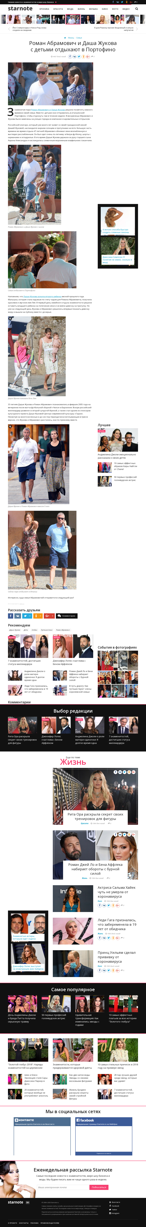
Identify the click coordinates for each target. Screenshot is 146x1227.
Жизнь (12, 637)
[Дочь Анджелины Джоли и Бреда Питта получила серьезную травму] (22, 1003)
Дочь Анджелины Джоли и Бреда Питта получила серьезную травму (22, 1018)
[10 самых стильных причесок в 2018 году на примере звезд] (118, 1050)
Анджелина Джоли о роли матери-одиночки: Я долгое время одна (89, 740)
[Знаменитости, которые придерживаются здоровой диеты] (73, 1050)
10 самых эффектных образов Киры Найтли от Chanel (125, 466)
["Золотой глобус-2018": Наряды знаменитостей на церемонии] (28, 1050)
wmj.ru (22, 604)
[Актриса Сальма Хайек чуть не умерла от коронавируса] (73, 898)
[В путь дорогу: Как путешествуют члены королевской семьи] (60, 690)
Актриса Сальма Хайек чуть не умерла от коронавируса (117, 892)
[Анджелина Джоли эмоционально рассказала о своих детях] (118, 440)
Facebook (115, 1206)
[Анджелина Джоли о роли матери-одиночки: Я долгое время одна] (15, 675)
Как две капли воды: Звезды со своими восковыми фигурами (80, 1078)
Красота (13, 720)
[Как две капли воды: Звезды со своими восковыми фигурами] (60, 1079)
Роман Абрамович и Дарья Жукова (48, 109)
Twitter (114, 1210)
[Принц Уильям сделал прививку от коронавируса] (73, 963)
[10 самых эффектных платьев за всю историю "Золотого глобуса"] (123, 1003)
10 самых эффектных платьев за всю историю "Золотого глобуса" (123, 1018)
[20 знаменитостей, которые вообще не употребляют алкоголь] (15, 1094)
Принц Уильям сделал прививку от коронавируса (117, 957)
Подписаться (99, 1187)
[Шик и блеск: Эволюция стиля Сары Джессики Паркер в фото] (15, 1079)
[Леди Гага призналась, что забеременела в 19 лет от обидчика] (15, 690)
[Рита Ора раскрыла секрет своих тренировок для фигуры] (22, 725)
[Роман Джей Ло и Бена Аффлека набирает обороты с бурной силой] (60, 675)
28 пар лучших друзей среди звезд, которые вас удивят (125, 1078)
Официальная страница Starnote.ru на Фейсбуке (96, 1124)
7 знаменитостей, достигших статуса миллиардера (119, 740)
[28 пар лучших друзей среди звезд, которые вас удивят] (105, 1079)
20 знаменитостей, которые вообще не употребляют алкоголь (36, 1092)
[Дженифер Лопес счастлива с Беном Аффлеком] (73, 646)
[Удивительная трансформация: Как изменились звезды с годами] (89, 1003)
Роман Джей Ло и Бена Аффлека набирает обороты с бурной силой (95, 869)
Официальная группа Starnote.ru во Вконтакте (34, 1124)
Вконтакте (116, 1202)
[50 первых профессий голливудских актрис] (105, 481)
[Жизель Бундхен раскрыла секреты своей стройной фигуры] (60, 1094)
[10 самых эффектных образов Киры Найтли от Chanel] (105, 467)
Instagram (115, 1213)
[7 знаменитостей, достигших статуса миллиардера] (28, 646)
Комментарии (68, 616)
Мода (112, 998)
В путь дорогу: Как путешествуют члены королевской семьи (80, 689)
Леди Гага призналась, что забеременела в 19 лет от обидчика (36, 689)
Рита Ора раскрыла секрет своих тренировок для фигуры (22, 740)
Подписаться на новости (104, 1153)
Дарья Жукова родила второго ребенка (42, 296)
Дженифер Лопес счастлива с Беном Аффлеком (52, 740)
